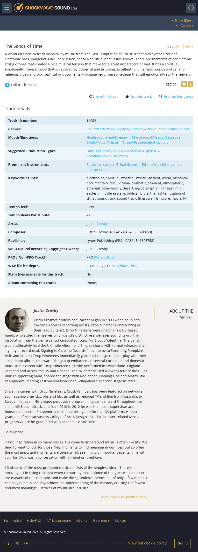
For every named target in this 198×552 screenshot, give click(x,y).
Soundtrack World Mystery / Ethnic (114, 129)
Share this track (105, 96)
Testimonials (13, 520)
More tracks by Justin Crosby (124, 497)
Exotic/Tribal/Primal (102, 142)
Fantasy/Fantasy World (104, 151)
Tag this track (141, 96)
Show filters (183, 20)
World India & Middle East (168, 129)
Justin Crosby (182, 46)
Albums (81, 520)
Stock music (101, 520)
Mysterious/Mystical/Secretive (156, 137)
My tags (120, 520)
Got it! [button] (182, 543)
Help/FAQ (34, 520)
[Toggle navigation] (191, 8)
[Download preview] (190, 84)
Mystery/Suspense (142, 151)
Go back (186, 25)
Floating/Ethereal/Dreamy (107, 137)
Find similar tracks (178, 96)
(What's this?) (104, 257)
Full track (24, 84)
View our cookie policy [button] (147, 543)
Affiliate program (59, 520)
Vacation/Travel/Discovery (107, 156)
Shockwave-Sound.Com (45, 7)
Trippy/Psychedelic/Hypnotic (145, 142)
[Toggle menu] (7, 8)
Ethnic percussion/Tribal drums (112, 164)
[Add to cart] (184, 84)
